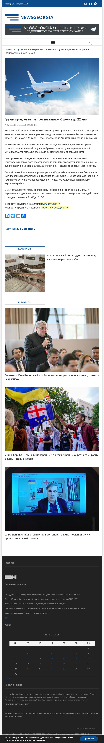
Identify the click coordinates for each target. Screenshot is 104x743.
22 (76, 663)
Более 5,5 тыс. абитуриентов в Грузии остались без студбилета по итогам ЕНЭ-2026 (41, 599)
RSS (6, 618)
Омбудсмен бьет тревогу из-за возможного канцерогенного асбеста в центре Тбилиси (42, 594)
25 (28, 669)
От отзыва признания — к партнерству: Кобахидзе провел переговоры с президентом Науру (45, 608)
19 (40, 663)
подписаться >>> (50, 203)
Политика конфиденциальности (86, 728)
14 (64, 658)
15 (76, 658)
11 (28, 658)
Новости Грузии (12, 734)
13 (52, 658)
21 (64, 663)
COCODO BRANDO (82, 734)
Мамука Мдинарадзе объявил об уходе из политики (27, 613)
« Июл (7, 678)
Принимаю (89, 738)
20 (52, 663)
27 (52, 669)
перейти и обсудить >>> (55, 207)
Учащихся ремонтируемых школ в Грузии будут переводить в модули (35, 604)
